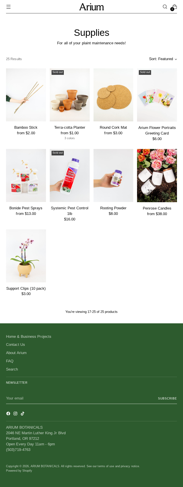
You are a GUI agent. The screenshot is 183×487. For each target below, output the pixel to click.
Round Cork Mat (113, 127)
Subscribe (167, 398)
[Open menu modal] (8, 6)
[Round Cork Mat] (113, 94)
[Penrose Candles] (157, 175)
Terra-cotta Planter (69, 127)
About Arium (16, 353)
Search (12, 369)
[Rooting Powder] (113, 175)
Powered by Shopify (19, 470)
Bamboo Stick (25, 127)
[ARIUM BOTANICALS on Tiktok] (23, 414)
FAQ (9, 361)
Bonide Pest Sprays (25, 208)
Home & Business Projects (28, 336)
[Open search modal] (165, 6)
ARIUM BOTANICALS (45, 466)
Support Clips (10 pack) (26, 288)
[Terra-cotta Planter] (70, 94)
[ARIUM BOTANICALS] (91, 6)
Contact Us (15, 344)
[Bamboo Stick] (26, 94)
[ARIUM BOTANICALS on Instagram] (16, 414)
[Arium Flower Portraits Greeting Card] (157, 95)
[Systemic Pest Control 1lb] (70, 175)
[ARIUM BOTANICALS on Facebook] (8, 414)
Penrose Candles (157, 208)
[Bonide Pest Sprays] (26, 175)
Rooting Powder (113, 208)
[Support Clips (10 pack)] (26, 255)
